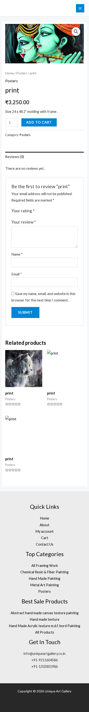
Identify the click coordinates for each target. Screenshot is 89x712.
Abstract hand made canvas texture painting (45, 613)
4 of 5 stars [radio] (53, 211)
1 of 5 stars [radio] (39, 211)
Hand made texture (44, 619)
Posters (21, 73)
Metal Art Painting (44, 585)
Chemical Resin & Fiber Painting (44, 572)
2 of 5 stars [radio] (43, 211)
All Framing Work (44, 566)
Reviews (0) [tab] (14, 157)
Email (16, 274)
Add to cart (39, 122)
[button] (76, 31)
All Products (44, 632)
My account (44, 531)
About (44, 525)
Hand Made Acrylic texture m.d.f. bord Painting (44, 626)
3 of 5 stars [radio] (48, 211)
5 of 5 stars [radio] (58, 211)
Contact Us (44, 544)
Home (9, 73)
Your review (23, 222)
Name (17, 254)
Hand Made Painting (44, 578)
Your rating (22, 210)
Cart (44, 538)
